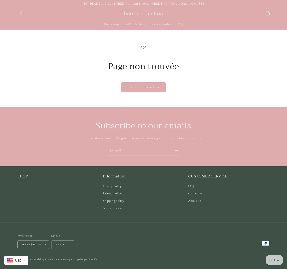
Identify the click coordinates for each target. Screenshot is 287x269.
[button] (22, 13)
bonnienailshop (36, 259)
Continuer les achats (143, 87)
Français (61, 244)
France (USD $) (31, 244)
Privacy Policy (112, 186)
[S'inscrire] (176, 150)
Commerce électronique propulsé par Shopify (71, 259)
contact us (195, 193)
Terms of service (114, 208)
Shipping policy (113, 201)
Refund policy (112, 193)
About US (194, 201)
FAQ (191, 186)
